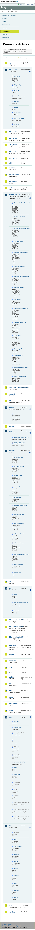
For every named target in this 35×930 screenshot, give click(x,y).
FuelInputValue (17, 241)
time (15, 883)
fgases (11, 407)
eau (15, 740)
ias (10, 581)
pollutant (16, 611)
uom (10, 826)
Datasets (4, 18)
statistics (16, 875)
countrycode (17, 76)
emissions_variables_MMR (17, 437)
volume (16, 897)
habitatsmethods (17, 543)
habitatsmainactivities (17, 534)
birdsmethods (17, 475)
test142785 (17, 774)
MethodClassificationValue (17, 276)
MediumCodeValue (17, 266)
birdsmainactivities (17, 466)
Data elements (6, 24)
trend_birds (17, 112)
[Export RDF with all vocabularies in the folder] (30, 72)
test (10, 717)
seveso (11, 710)
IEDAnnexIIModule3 (14, 626)
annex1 (16, 594)
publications (13, 704)
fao (10, 400)
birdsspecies (17, 497)
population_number (17, 96)
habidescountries (17, 514)
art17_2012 (13, 145)
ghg (10, 431)
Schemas (5, 28)
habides (12, 450)
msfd (10, 690)
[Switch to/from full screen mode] (24, 4)
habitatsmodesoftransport (17, 554)
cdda (10, 163)
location (16, 90)
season (16, 107)
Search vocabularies (10, 57)
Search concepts (24, 57)
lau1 (10, 667)
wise (10, 905)
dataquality (13, 181)
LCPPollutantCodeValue (17, 252)
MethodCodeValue (17, 287)
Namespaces (6, 37)
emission (16, 854)
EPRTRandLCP (14, 194)
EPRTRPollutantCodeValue (17, 228)
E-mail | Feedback (7, 924)
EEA (10, 2)
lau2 (10, 672)
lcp (10, 684)
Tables (4, 21)
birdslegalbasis (17, 457)
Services (4, 34)
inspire (11, 654)
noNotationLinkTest (17, 762)
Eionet (9, 11)
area (15, 839)
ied (10, 588)
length (16, 861)
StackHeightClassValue (17, 349)
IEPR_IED (12, 645)
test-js (15, 767)
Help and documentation (8, 15)
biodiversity (13, 158)
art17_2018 (13, 151)
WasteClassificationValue (17, 367)
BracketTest (17, 727)
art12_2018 (13, 131)
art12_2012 (13, 69)
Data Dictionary (15, 11)
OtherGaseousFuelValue (17, 308)
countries (16, 414)
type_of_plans (17, 124)
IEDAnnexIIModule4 (14, 637)
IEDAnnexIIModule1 (14, 620)
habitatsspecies (17, 564)
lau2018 (11, 677)
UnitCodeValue (17, 355)
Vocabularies (6, 31)
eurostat (12, 394)
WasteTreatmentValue (17, 376)
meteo (16, 868)
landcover (12, 661)
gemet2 (11, 426)
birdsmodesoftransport (17, 487)
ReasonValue (17, 335)
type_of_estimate (17, 118)
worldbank (12, 912)
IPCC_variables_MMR (17, 443)
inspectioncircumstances (17, 602)
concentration (17, 846)
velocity (16, 890)
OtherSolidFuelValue (17, 322)
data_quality (17, 85)
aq (10, 63)
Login (21, 4)
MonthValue (17, 299)
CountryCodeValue (17, 216)
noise (11, 697)
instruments (17, 572)
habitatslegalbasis (17, 523)
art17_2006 (13, 138)
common (12, 168)
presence (16, 101)
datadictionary (14, 174)
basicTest (16, 721)
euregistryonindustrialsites (14, 387)
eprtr (10, 188)
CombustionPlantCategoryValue (17, 203)
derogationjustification (17, 505)
